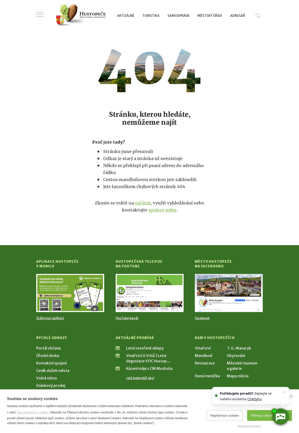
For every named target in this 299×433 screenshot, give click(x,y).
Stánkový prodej (50, 385)
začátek (143, 203)
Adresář (237, 16)
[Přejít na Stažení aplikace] (70, 293)
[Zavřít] (291, 396)
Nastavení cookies (249, 426)
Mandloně (203, 355)
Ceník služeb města (52, 370)
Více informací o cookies (32, 412)
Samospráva (178, 16)
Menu (39, 14)
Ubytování (236, 355)
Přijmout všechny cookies (269, 415)
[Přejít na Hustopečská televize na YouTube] (150, 293)
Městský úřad (209, 16)
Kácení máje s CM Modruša (149, 368)
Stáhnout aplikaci (50, 318)
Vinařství (203, 348)
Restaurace (205, 363)
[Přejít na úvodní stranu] (81, 15)
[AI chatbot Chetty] (280, 416)
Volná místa (46, 378)
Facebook (202, 318)
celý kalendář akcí (140, 378)
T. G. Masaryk (239, 348)
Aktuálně (125, 16)
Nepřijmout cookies (224, 415)
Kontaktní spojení (51, 363)
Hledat (258, 15)
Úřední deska (47, 355)
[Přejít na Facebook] (229, 293)
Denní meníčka (207, 376)
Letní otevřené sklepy (145, 348)
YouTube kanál (127, 318)
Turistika (151, 16)
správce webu (162, 210)
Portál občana (48, 348)
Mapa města (238, 376)
